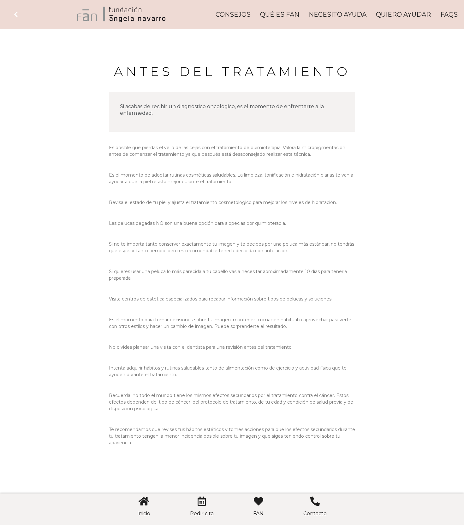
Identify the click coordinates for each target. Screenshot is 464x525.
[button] (16, 14)
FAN (258, 513)
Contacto (315, 513)
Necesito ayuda (337, 14)
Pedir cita (202, 513)
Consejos (233, 14)
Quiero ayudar (403, 14)
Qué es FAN (279, 14)
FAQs (449, 14)
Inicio (143, 513)
